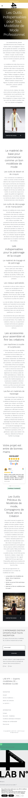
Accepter (4, 795)
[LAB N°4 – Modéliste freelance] (14, 3)
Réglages (17, 795)
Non (11, 666)
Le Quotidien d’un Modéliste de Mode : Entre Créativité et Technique (14, 578)
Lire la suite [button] (7, 481)
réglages (23, 793)
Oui (5, 666)
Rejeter (11, 795)
